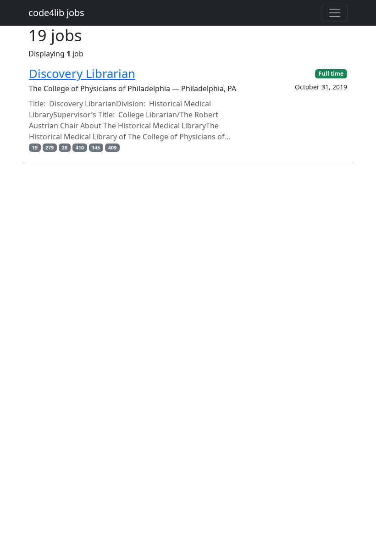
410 (80, 147)
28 (64, 147)
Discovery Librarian (82, 74)
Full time (331, 73)
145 (96, 147)
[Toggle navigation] (335, 13)
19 (35, 147)
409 (112, 147)
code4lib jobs (56, 12)
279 (49, 147)
